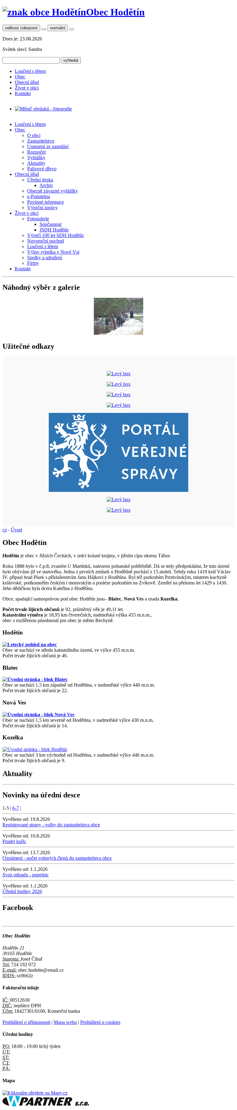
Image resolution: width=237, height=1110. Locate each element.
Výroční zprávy (42, 207)
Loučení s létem (30, 71)
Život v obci (27, 87)
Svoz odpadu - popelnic (25, 874)
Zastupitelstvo (40, 140)
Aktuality (36, 163)
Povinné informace (45, 202)
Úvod (16, 529)
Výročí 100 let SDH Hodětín (55, 235)
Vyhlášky (36, 157)
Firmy (33, 263)
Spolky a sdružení (44, 257)
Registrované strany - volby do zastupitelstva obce (51, 824)
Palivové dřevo (41, 168)
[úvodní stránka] (43, 108)
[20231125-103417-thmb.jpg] (118, 333)
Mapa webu (65, 1022)
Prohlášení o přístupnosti (26, 1022)
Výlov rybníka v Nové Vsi (53, 252)
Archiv (46, 185)
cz (4, 529)
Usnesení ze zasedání (48, 146)
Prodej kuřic (14, 841)
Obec (20, 76)
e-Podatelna (38, 196)
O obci (33, 135)
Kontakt (23, 93)
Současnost (50, 224)
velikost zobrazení (21, 28)
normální (57, 28)
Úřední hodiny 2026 (22, 891)
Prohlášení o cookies (100, 1022)
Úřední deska (40, 179)
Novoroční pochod (45, 240)
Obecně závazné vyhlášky (52, 190)
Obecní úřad (27, 82)
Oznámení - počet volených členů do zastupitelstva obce (57, 858)
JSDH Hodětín (54, 229)
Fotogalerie (38, 218)
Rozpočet (36, 152)
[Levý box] (119, 373)
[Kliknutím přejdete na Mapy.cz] (35, 1092)
